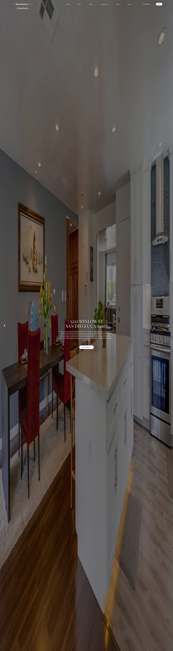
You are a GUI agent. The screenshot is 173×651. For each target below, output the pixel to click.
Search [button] (90, 4)
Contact (118, 4)
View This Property (86, 345)
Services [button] (129, 4)
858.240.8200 (146, 4)
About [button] (79, 4)
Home (68, 4)
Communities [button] (104, 4)
